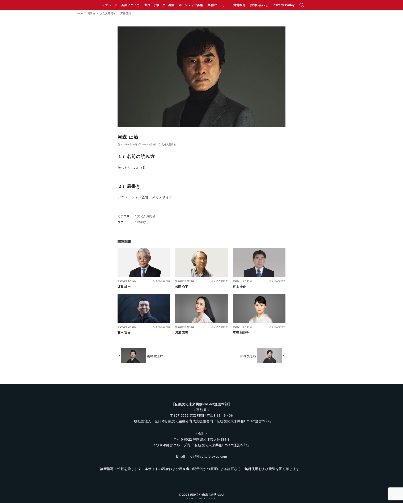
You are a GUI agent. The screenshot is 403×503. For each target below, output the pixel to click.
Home (80, 13)
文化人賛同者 (108, 13)
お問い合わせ (259, 5)
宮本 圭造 (239, 286)
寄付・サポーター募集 (159, 5)
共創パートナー (218, 5)
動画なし (143, 221)
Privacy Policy (284, 5)
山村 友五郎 (155, 356)
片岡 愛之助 (248, 356)
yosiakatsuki (201, 498)
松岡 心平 (181, 286)
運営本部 (239, 5)
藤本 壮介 (124, 332)
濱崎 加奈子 (241, 332)
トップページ (108, 5)
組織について (131, 5)
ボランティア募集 (191, 5)
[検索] (301, 5)
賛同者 (92, 13)
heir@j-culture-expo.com (207, 456)
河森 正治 (125, 13)
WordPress (214, 498)
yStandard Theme (191, 498)
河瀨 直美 (181, 332)
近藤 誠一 (124, 286)
